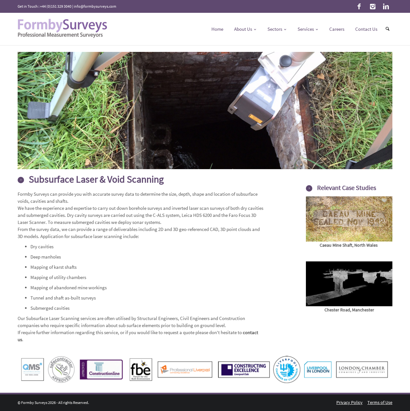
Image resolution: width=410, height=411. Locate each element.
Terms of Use (379, 402)
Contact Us (366, 29)
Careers (336, 29)
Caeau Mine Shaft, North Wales (349, 245)
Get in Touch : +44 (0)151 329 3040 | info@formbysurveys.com (67, 6)
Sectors (275, 29)
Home (217, 29)
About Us (243, 29)
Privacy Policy (349, 402)
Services (306, 29)
